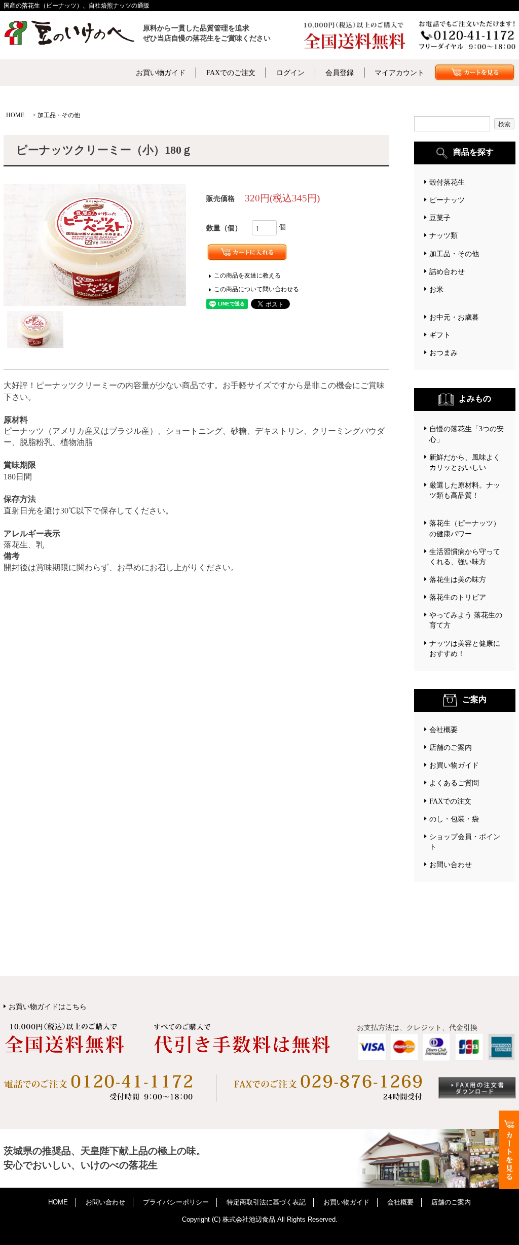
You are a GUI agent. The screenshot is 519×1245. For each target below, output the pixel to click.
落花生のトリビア (457, 597)
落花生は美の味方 (457, 579)
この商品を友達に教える (247, 275)
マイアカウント (399, 72)
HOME (15, 115)
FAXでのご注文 (230, 72)
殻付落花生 (447, 182)
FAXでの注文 (450, 801)
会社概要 (443, 729)
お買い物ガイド (161, 72)
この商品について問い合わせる (256, 289)
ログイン (290, 72)
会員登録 (339, 72)
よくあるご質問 (454, 783)
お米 (436, 289)
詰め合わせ (447, 271)
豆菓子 (440, 218)
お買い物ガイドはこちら (48, 1006)
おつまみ (443, 353)
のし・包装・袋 (454, 819)
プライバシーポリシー (176, 1202)
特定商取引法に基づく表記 (266, 1202)
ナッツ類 (443, 235)
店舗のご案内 (450, 747)
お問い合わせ (450, 864)
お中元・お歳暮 (454, 317)
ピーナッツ (447, 200)
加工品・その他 (59, 115)
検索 (504, 123)
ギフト (440, 335)
